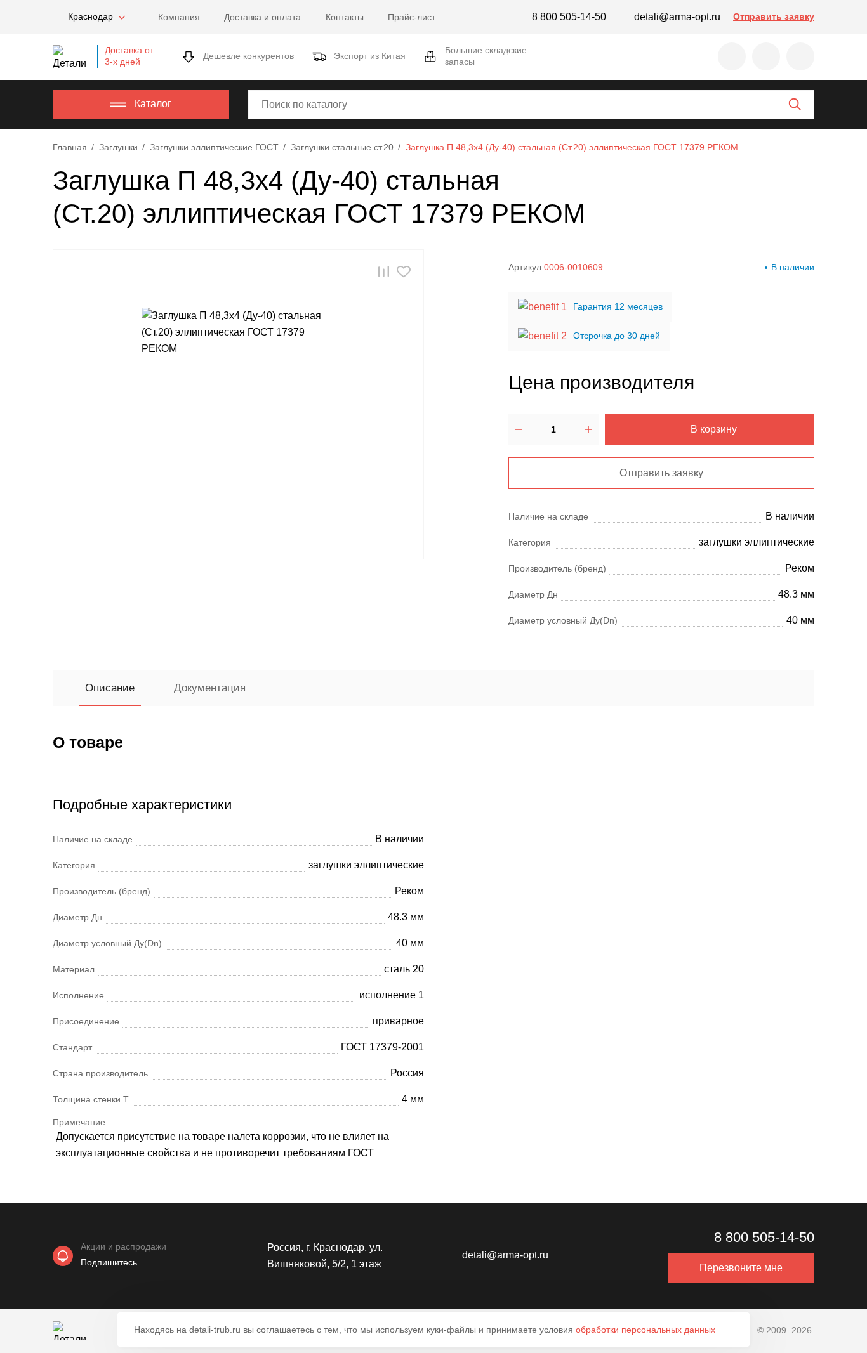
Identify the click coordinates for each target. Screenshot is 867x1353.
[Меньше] (518, 429)
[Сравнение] (766, 56)
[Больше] (588, 429)
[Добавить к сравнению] (383, 271)
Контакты (345, 17)
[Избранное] (732, 56)
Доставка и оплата (262, 17)
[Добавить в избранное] (404, 271)
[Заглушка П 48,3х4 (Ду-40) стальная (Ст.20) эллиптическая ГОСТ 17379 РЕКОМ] (239, 405)
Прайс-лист (411, 17)
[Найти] (795, 104)
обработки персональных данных (645, 1329)
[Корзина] (800, 56)
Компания (179, 17)
